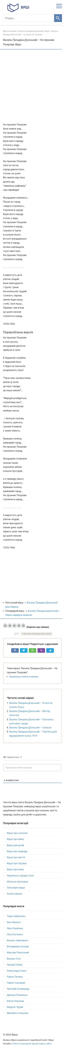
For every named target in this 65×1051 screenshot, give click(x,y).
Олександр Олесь (17, 970)
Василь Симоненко (17, 940)
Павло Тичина (15, 976)
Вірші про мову (15, 869)
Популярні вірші (16, 887)
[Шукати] (58, 18)
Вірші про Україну (17, 863)
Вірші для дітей (15, 845)
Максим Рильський (18, 952)
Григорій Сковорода (18, 988)
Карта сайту (45, 1043)
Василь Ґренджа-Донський (37, 634)
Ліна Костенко (15, 934)
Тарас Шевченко (16, 916)
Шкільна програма (17, 881)
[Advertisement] (32, 86)
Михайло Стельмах (17, 1013)
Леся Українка (15, 928)
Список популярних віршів (25, 1043)
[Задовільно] (14, 625)
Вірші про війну (15, 839)
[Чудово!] (23, 625)
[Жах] (5, 625)
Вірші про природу (17, 851)
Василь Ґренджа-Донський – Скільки (30, 727)
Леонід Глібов (14, 964)
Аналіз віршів (14, 893)
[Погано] (10, 625)
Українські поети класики (23, 676)
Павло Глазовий (16, 982)
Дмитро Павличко (17, 995)
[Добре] (19, 625)
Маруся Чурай (15, 1007)
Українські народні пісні (20, 875)
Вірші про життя (16, 857)
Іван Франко (14, 922)
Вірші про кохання (17, 833)
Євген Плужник (15, 1001)
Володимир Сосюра (18, 946)
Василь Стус (14, 958)
